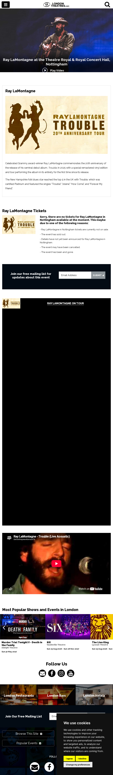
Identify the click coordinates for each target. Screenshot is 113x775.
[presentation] (4, 627)
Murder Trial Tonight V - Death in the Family (22, 644)
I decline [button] (82, 758)
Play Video (56, 70)
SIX (49, 642)
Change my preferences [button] (78, 764)
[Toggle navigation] (5, 5)
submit (97, 275)
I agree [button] (69, 758)
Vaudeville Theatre (56, 645)
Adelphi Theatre (10, 648)
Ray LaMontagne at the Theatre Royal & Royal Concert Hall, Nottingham (56, 61)
